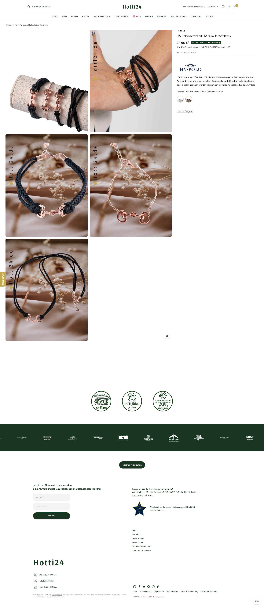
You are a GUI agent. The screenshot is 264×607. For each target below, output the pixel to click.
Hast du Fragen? (185, 111)
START (54, 16)
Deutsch (211, 6)
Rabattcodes (137, 542)
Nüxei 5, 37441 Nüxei (48, 587)
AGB (135, 591)
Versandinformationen (57, 597)
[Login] (229, 7)
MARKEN (161, 16)
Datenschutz (145, 591)
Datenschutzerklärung (88, 488)
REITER (85, 16)
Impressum (159, 591)
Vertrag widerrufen (132, 465)
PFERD (74, 16)
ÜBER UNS (196, 16)
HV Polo (181, 31)
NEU (64, 16)
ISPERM (149, 16)
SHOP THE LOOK (102, 16)
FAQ (134, 530)
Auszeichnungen (157, 510)
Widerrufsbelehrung (189, 591)
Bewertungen (138, 538)
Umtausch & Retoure (141, 546)
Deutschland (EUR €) (193, 6)
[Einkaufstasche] (235, 6)
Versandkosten (57, 595)
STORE (209, 16)
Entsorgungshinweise (141, 550)
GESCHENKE (121, 16)
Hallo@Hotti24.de (46, 581)
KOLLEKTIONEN (179, 16)
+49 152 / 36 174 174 (48, 575)
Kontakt (135, 534)
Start (8, 25)
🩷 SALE (136, 16)
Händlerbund (172, 591)
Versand (196, 47)
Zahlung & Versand (209, 591)
